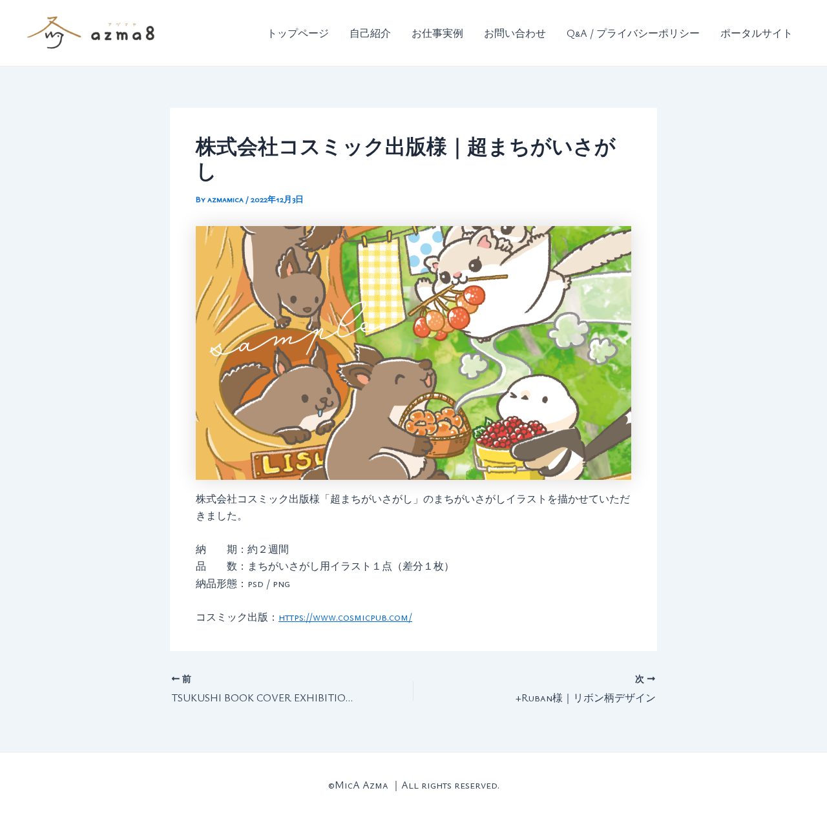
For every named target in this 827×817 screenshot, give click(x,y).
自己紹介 (370, 33)
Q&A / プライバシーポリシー (633, 33)
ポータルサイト (756, 33)
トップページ (298, 33)
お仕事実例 (437, 33)
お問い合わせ (515, 33)
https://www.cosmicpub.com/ (345, 617)
